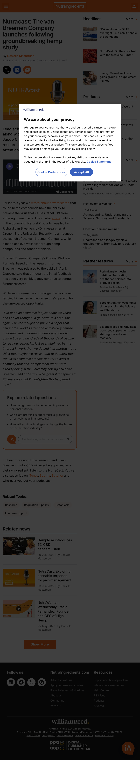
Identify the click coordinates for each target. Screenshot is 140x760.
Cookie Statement (99, 161)
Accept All (81, 172)
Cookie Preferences (51, 172)
